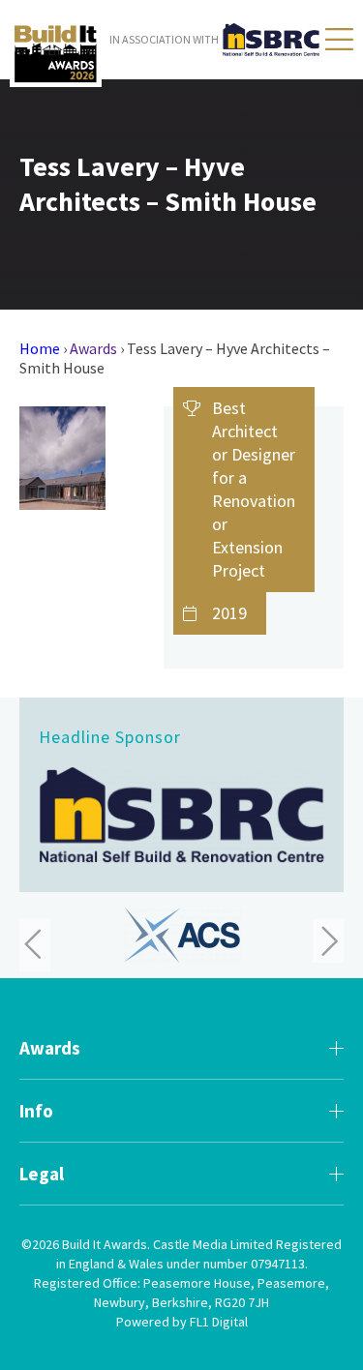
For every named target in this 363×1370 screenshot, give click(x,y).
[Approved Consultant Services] (182, 935)
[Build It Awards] (56, 53)
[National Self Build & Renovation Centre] (181, 815)
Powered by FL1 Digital (182, 1321)
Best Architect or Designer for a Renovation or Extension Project (253, 489)
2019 (229, 613)
